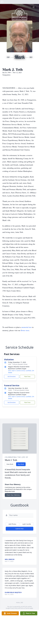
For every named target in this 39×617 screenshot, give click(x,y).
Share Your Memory (13, 495)
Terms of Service (25, 608)
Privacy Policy (14, 608)
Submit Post (20, 529)
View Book (9, 464)
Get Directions (12, 376)
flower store (25, 330)
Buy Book (21, 464)
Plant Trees (27, 376)
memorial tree (27, 327)
